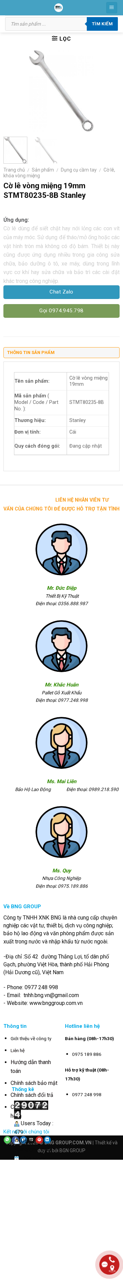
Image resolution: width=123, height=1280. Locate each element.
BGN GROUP (72, 1150)
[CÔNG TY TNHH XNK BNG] (58, 7)
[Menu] (112, 7)
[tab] (61, 354)
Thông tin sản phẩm (31, 352)
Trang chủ (14, 170)
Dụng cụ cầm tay (79, 170)
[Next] (108, 91)
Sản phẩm (43, 170)
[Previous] (14, 91)
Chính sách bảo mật (34, 1083)
